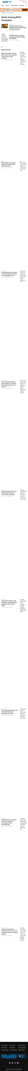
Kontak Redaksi (4, 1050)
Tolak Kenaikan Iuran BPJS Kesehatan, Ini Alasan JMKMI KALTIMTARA (17, 37)
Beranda (3, 12)
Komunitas (21, 5)
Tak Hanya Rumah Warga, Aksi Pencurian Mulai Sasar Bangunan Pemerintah (9, 712)
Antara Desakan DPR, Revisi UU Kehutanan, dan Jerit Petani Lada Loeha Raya (9, 493)
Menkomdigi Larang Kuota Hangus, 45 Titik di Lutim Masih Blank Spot (8, 164)
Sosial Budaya (21, 1050)
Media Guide (4, 1047)
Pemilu (7, 5)
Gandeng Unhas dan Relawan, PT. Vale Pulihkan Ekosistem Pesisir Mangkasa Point (9, 274)
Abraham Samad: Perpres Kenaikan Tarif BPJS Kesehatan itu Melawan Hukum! (17, 27)
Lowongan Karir (13, 1050)
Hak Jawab (12, 1045)
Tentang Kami (4, 1045)
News (2, 5)
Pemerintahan (14, 5)
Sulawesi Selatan (22, 1047)
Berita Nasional (21, 1045)
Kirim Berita (12, 1047)
